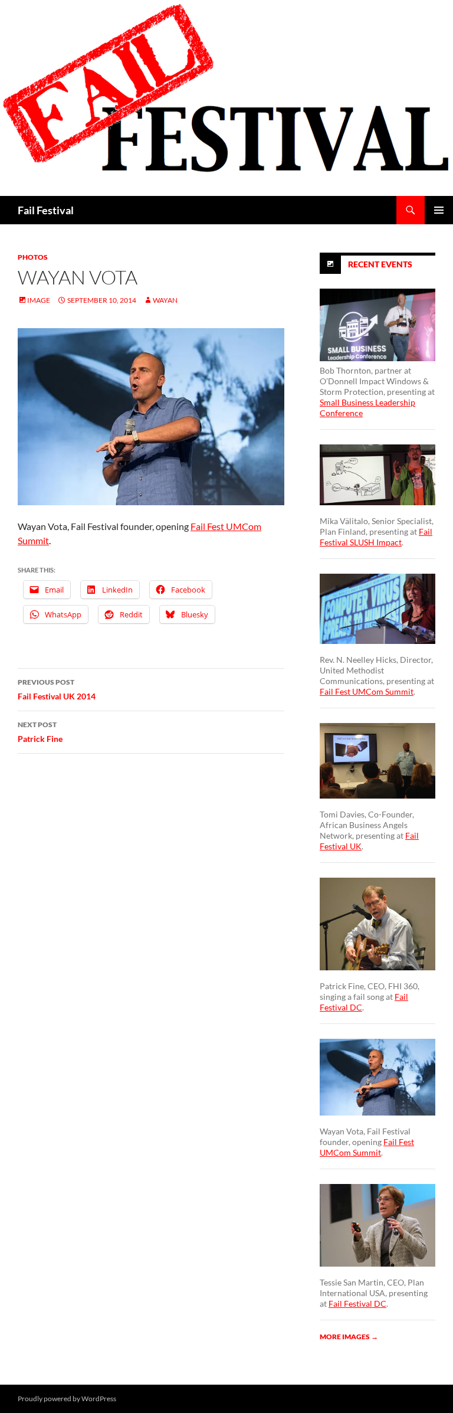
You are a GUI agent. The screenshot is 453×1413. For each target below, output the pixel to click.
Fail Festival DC (357, 1303)
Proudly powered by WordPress (67, 1398)
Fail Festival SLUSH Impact (376, 536)
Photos (33, 257)
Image (38, 300)
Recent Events (380, 264)
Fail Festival (46, 210)
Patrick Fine (40, 732)
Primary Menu (439, 210)
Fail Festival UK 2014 (57, 689)
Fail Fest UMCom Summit (366, 691)
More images (349, 1336)
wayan (165, 300)
